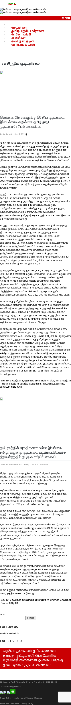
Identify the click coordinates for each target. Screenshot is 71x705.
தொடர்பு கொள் (23, 45)
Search (2, 614)
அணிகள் (18, 38)
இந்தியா (4, 386)
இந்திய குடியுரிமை (31, 383)
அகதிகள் (14, 383)
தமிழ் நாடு (16, 386)
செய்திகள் (19, 28)
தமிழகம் (13, 603)
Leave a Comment (39, 464)
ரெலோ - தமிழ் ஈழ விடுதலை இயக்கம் (23, 698)
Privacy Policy (27, 703)
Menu (66, 18)
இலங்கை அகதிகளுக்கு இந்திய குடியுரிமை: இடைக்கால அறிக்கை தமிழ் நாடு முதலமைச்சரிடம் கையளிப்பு (32, 121)
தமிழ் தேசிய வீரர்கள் (27, 31)
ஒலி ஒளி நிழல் (22, 41)
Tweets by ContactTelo (9, 633)
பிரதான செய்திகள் (60, 380)
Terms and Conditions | (10, 703)
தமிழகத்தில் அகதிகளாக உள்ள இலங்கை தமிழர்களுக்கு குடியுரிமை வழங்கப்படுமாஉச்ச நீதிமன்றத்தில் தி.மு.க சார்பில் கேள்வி (33, 452)
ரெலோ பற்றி (21, 35)
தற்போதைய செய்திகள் (35, 380)
